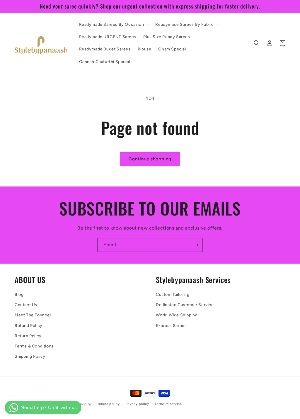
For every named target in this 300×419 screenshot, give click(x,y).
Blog (19, 294)
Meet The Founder (33, 315)
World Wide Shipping (176, 315)
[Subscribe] (196, 245)
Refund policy (108, 404)
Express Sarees (171, 325)
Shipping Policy (30, 356)
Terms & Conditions (34, 346)
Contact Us (26, 304)
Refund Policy (28, 325)
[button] (114, 24)
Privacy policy (137, 404)
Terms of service (168, 404)
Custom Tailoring (173, 294)
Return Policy (28, 335)
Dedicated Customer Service (185, 304)
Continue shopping (150, 159)
